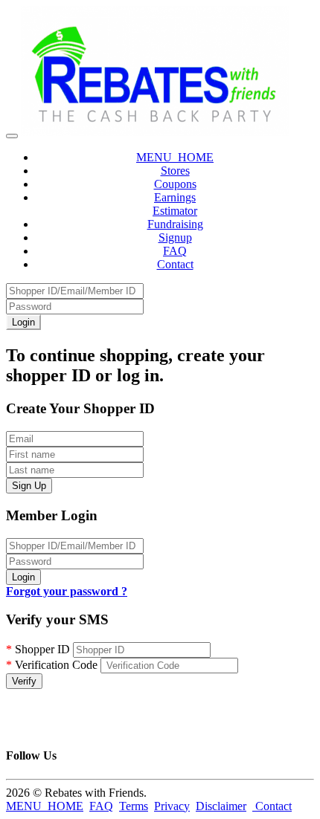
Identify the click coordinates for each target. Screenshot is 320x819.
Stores (175, 170)
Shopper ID (38, 649)
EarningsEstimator (175, 204)
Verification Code (51, 664)
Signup (175, 237)
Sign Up (29, 485)
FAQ (175, 251)
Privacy (172, 806)
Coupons (175, 184)
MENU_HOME (175, 157)
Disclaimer (221, 806)
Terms (133, 806)
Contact (175, 264)
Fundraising (175, 224)
